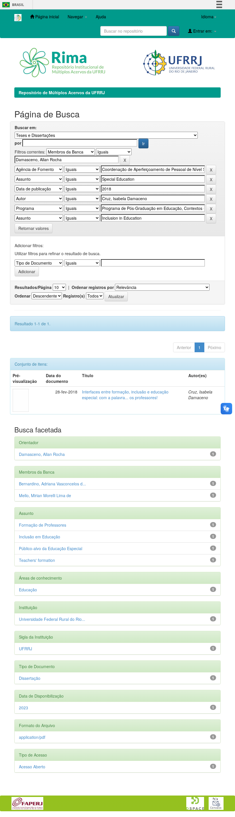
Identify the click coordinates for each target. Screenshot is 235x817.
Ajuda (101, 16)
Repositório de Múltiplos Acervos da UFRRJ (62, 92)
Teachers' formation (37, 560)
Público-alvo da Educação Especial (50, 548)
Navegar (76, 16)
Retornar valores (33, 228)
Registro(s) (74, 296)
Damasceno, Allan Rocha (42, 454)
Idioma (207, 16)
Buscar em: (26, 127)
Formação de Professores (42, 525)
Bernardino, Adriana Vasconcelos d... (52, 484)
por (18, 143)
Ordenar (22, 296)
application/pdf (32, 737)
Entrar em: (203, 31)
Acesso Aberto (32, 766)
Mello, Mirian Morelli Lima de (45, 495)
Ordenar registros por (93, 287)
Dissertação (29, 678)
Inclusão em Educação (39, 537)
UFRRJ (25, 648)
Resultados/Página (33, 287)
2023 (23, 707)
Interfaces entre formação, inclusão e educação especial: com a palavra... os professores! (125, 394)
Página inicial (46, 16)
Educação (28, 589)
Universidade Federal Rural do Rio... (52, 619)
